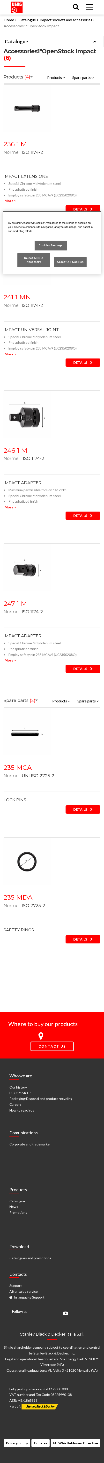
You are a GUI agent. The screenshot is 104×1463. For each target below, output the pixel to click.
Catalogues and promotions (30, 1258)
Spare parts (81, 77)
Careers (15, 1104)
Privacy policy (17, 1443)
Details (80, 209)
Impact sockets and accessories (66, 19)
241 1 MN (17, 297)
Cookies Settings (51, 245)
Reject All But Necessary (34, 260)
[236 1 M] (27, 108)
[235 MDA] (27, 861)
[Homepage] (17, 6)
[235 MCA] (27, 731)
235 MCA (18, 767)
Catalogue (27, 19)
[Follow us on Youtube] (64, 1314)
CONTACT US (52, 1046)
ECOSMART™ (20, 1093)
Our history (18, 1087)
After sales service (23, 1291)
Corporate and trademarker (30, 1144)
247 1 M (15, 603)
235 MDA (18, 897)
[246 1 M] (27, 414)
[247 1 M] (27, 567)
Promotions (18, 1212)
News (13, 1207)
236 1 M (15, 144)
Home (9, 19)
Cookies (40, 1443)
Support (15, 1286)
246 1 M (15, 450)
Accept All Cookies (70, 261)
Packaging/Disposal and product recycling (40, 1099)
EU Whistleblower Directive (75, 1443)
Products (55, 77)
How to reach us (21, 1110)
